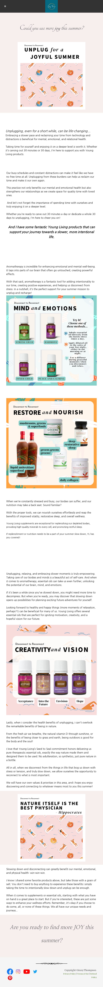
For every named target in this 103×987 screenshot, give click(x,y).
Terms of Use (83, 974)
